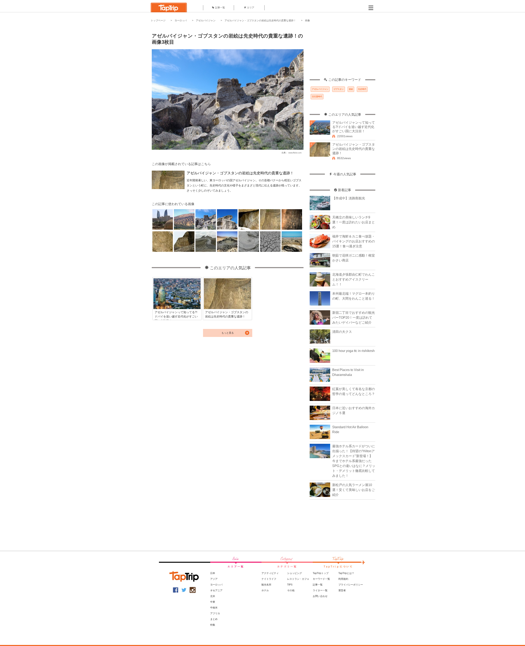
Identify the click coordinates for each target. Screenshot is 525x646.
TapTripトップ (321, 573)
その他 (290, 590)
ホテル (265, 590)
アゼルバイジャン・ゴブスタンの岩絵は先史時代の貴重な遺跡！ (260, 20)
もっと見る (227, 332)
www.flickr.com (294, 153)
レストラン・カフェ (298, 579)
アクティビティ (270, 573)
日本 (212, 573)
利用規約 (343, 579)
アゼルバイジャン (206, 20)
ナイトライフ (268, 579)
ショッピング (294, 573)
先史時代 (362, 89)
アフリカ (215, 613)
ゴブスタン (338, 89)
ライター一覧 (320, 590)
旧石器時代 (317, 96)
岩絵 (351, 89)
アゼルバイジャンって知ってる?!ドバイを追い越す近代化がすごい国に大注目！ (353, 127)
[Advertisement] (342, 52)
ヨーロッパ (181, 20)
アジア (214, 579)
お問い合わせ (320, 596)
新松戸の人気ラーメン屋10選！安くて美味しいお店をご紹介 (353, 489)
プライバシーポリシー (350, 584)
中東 (212, 601)
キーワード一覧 (321, 579)
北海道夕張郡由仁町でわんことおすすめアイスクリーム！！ (353, 279)
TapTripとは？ (346, 573)
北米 (212, 596)
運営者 (342, 590)
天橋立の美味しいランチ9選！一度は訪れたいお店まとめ (353, 222)
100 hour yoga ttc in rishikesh (353, 351)
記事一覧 (220, 7)
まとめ (214, 619)
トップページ (158, 20)
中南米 (214, 607)
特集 (212, 624)
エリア (250, 7)
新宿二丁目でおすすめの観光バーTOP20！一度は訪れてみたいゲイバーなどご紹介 (353, 317)
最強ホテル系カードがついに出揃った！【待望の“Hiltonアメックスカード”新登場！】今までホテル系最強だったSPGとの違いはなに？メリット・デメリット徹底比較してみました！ (353, 460)
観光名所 (266, 584)
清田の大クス (342, 331)
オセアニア (216, 590)
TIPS (289, 584)
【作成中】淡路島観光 (348, 198)
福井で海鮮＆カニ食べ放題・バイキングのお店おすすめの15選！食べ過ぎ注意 (353, 241)
